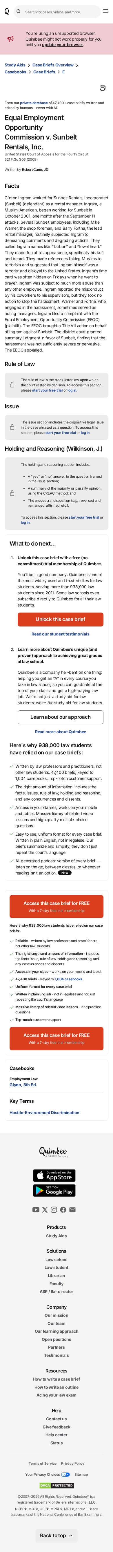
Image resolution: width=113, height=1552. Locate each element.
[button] (60, 619)
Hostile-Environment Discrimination (44, 1112)
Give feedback (56, 1426)
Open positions (56, 1339)
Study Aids (15, 64)
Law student (56, 1267)
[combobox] (57, 11)
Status (56, 1442)
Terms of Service (43, 1463)
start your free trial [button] (47, 390)
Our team (56, 1323)
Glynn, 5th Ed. (23, 1084)
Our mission (56, 1315)
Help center (56, 1434)
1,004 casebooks (69, 979)
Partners (56, 1347)
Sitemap (81, 1474)
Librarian (56, 1275)
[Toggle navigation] (105, 11)
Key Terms (22, 1101)
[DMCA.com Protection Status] (56, 1485)
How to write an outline (56, 1387)
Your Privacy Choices (42, 1474)
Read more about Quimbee (60, 731)
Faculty (57, 1283)
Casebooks (15, 71)
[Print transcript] (102, 88)
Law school (56, 1259)
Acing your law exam (56, 1394)
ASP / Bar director (56, 1291)
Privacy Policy (72, 1463)
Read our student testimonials (60, 633)
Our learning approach (57, 1331)
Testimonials (56, 1355)
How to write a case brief (56, 1379)
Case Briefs (44, 71)
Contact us (56, 1418)
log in (72, 390)
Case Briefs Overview (53, 64)
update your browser (62, 44)
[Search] (19, 11)
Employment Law (24, 1079)
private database (34, 103)
